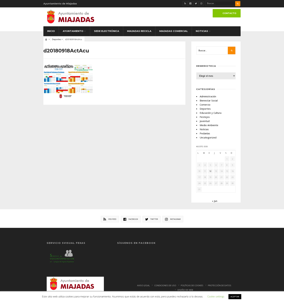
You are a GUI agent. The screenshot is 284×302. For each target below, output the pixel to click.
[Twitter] (195, 3)
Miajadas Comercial (173, 31)
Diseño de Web (185, 289)
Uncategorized (208, 137)
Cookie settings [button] (215, 296)
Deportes (56, 39)
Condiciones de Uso (165, 285)
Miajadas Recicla (139, 31)
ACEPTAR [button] (234, 296)
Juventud (205, 121)
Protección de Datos (219, 285)
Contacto (229, 13)
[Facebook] (190, 3)
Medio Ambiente (209, 125)
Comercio (205, 104)
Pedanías (205, 133)
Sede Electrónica (106, 31)
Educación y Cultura (210, 112)
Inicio (51, 31)
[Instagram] (201, 3)
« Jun (214, 201)
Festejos (205, 117)
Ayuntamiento (73, 31)
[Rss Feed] (185, 3)
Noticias (202, 31)
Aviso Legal (143, 285)
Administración (208, 96)
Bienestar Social (209, 100)
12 (210, 171)
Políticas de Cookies (192, 285)
